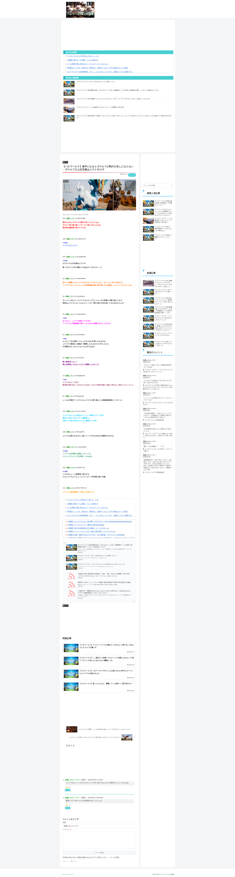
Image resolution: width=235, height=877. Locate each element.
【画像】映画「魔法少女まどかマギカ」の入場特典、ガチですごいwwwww (95, 535)
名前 (64, 822)
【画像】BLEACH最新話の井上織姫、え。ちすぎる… (87, 528)
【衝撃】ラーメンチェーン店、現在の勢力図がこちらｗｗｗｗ (91, 531)
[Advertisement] (118, 37)
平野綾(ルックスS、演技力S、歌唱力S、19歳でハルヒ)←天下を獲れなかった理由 (97, 68)
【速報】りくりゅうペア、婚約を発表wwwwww (85, 525)
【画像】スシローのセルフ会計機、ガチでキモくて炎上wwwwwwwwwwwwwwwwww (99, 521)
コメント (67, 829)
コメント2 (132, 175)
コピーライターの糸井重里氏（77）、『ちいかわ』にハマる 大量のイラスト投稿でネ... (100, 72)
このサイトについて (67, 874)
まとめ (65, 162)
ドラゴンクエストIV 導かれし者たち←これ (83, 56)
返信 (68, 790)
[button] (171, 185)
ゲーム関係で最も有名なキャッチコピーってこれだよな (87, 64)
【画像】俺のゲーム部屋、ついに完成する (82, 60)
